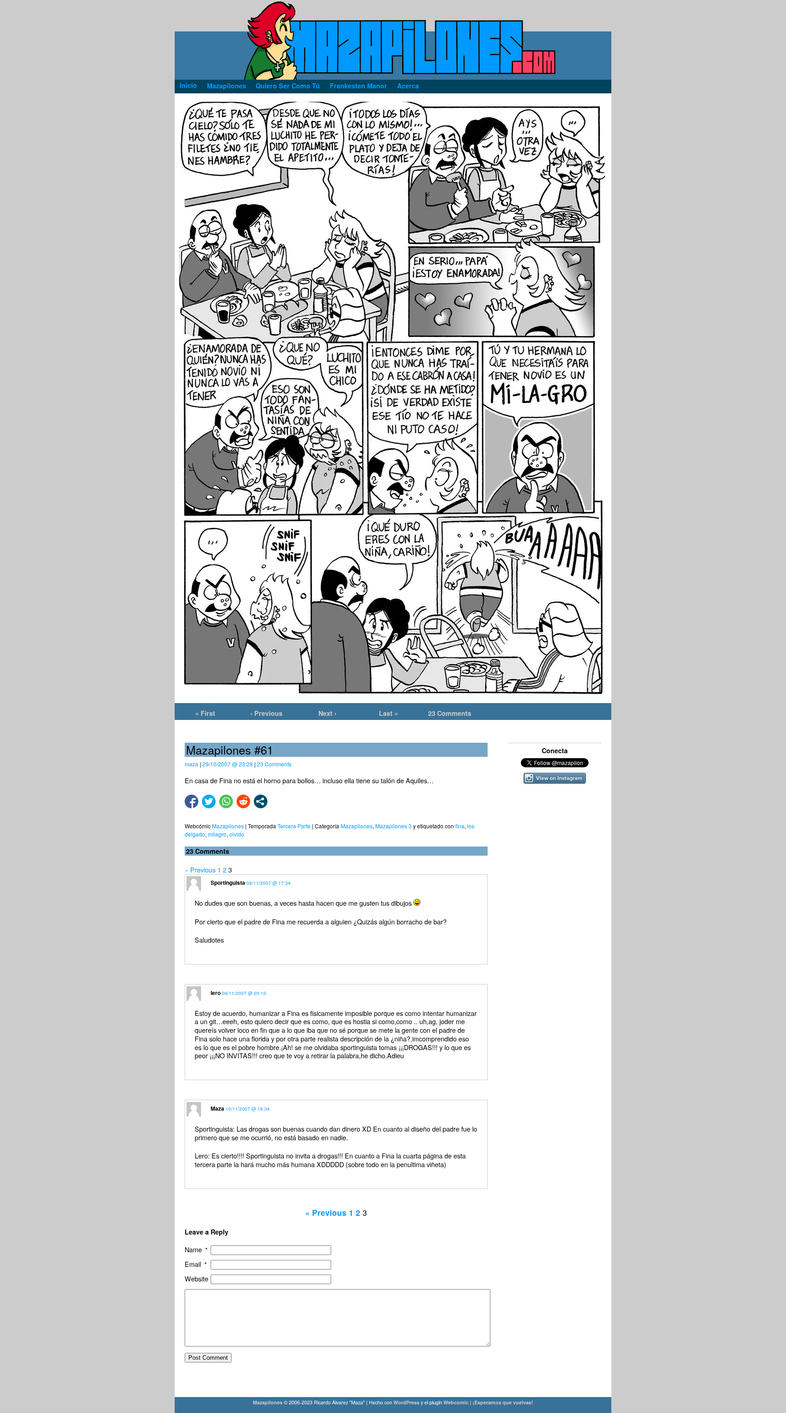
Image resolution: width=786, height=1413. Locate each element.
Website (196, 1279)
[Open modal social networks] (260, 801)
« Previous (200, 869)
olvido (236, 834)
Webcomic (456, 1402)
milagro (217, 834)
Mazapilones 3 (393, 826)
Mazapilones (357, 826)
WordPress (406, 1402)
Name (196, 1249)
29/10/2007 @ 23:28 (227, 764)
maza (191, 764)
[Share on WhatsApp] (226, 801)
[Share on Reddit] (243, 801)
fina (459, 826)
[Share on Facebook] (191, 801)
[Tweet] (209, 801)
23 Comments (449, 713)
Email (196, 1264)
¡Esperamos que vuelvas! (503, 1402)
